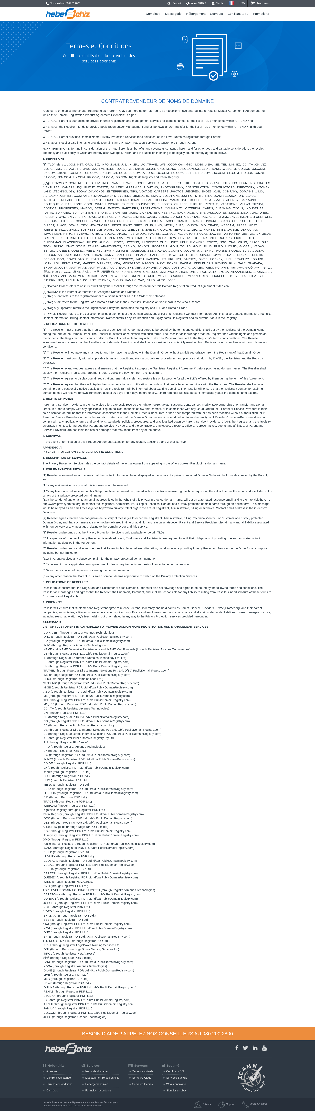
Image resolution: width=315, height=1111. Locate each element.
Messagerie (173, 13)
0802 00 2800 (73, 3)
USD (242, 3)
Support (176, 3)
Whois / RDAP (198, 3)
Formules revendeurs (97, 1090)
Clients (219, 3)
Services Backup (176, 1077)
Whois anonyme (175, 1084)
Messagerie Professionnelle (101, 1077)
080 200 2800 (217, 1033)
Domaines (153, 13)
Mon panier (263, 3)
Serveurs (216, 13)
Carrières (52, 1090)
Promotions (261, 13)
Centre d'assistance (58, 1077)
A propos (51, 1071)
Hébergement (196, 13)
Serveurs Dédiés (142, 1084)
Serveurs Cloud (141, 1077)
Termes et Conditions (59, 1084)
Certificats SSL (238, 13)
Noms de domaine (95, 1071)
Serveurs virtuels (142, 1071)
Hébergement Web (96, 1084)
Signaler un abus (176, 1090)
